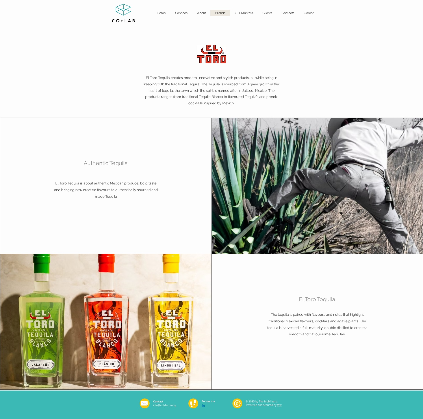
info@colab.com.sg (164, 405)
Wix (279, 405)
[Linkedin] (203, 406)
